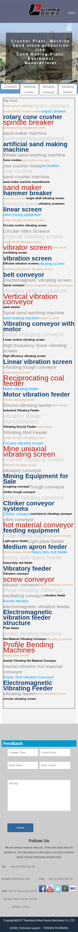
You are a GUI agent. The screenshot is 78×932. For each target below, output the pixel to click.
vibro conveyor (18, 519)
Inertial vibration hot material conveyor (32, 669)
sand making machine (21, 318)
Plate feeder (11, 628)
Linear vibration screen (37, 361)
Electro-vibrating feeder (27, 405)
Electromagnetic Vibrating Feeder (28, 685)
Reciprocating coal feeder (33, 380)
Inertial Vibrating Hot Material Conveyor (29, 660)
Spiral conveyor (13, 285)
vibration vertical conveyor (35, 291)
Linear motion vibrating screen (24, 339)
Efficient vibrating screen (20, 465)
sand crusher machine (26, 176)
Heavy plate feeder (16, 655)
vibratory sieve (21, 204)
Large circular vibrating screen (24, 437)
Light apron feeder (15, 541)
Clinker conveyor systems (28, 505)
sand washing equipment (33, 138)
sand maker (22, 187)
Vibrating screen (29, 89)
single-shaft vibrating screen (22, 242)
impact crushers (50, 106)
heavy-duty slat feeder (17, 562)
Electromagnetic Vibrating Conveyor (49, 285)
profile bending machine (32, 633)
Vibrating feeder (68, 89)
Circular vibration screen (23, 443)
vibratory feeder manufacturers (22, 418)
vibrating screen (51, 264)
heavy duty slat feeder (50, 552)
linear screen (22, 209)
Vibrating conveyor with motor (39, 326)
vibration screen (27, 258)
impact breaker (54, 111)
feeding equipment (31, 530)
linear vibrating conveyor (33, 590)
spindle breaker (28, 122)
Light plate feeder (46, 541)
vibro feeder (60, 405)
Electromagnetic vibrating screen (37, 280)
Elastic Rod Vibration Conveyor (28, 677)
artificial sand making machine (35, 146)
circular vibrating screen (19, 698)
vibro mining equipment (22, 215)
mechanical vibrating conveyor (51, 513)
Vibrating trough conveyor (30, 367)
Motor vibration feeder (36, 394)
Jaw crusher (18, 171)
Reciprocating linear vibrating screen (28, 269)
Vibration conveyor (16, 573)
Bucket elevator (16, 601)
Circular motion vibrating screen (25, 225)
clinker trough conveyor (19, 492)
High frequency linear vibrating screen (35, 348)
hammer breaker (27, 193)
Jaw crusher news (22, 165)
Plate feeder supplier (28, 535)
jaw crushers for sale (35, 160)
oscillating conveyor (23, 595)
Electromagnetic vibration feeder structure (27, 617)
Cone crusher (12, 160)
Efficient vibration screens (20, 263)
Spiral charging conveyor (33, 334)
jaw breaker (50, 166)
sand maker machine (25, 133)
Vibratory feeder (27, 568)
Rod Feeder (44, 427)
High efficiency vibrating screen (24, 356)
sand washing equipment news (24, 127)
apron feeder (62, 535)
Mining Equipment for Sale (35, 478)
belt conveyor (23, 274)
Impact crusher (49, 318)
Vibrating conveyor (48, 89)
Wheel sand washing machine (34, 154)
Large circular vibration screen (24, 220)
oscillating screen (15, 252)
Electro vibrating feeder (19, 399)
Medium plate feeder (17, 552)
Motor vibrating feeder (21, 389)
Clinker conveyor (17, 514)
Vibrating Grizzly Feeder (19, 426)
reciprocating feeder (17, 372)
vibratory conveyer (22, 470)
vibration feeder (54, 595)
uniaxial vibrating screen (32, 236)
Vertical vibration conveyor (30, 299)
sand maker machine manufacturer (26, 181)
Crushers (10, 86)
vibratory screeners (52, 203)
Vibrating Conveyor (59, 639)
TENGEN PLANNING (55, 928)
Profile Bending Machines (28, 647)
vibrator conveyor (21, 584)
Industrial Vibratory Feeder (21, 410)
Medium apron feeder (35, 546)
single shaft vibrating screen (45, 198)
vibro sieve (59, 247)
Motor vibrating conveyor (56, 584)
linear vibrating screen (51, 693)
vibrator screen (27, 247)
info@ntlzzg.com (20, 878)
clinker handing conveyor (33, 497)
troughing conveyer (16, 486)
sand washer (11, 307)
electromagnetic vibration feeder (36, 606)
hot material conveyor (38, 525)
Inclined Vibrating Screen (33, 459)
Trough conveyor (46, 486)
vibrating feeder (19, 693)
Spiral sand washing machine (33, 312)
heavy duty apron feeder (32, 557)
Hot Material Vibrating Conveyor (24, 639)
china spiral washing (17, 106)
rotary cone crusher (32, 116)
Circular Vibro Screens (26, 231)
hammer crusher (14, 198)
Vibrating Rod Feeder (25, 432)
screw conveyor (28, 579)
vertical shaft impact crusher (22, 111)
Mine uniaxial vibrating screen (29, 451)
